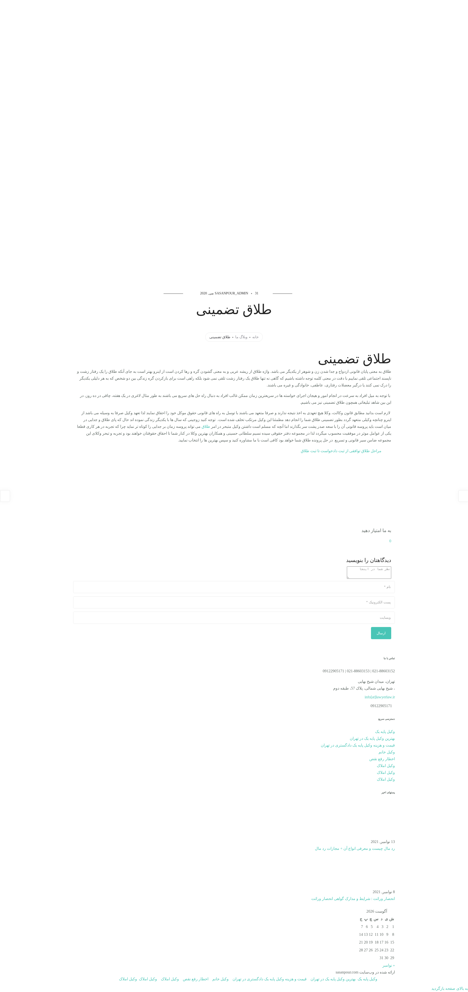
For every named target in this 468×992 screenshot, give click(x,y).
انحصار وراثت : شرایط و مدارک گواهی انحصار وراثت (353, 899)
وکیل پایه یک (181, 16)
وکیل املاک (386, 766)
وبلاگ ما (241, 337)
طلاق (206, 426)
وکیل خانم (387, 752)
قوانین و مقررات (85, 16)
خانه (255, 337)
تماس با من (117, 16)
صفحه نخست (233, 16)
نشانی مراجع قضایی (43, 16)
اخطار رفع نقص (382, 759)
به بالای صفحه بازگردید (449, 988)
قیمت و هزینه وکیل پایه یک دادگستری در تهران (358, 745)
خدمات (151, 16)
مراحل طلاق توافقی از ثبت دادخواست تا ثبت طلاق (341, 451)
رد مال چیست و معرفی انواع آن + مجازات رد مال (355, 848)
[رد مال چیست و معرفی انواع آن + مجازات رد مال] (376, 820)
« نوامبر (388, 965)
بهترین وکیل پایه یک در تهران (372, 738)
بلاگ (204, 16)
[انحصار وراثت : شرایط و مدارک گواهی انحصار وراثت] (376, 870)
